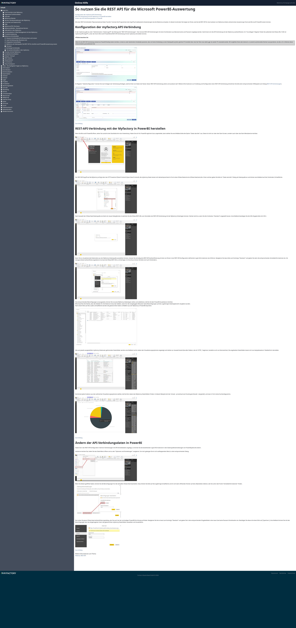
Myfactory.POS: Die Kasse (12, 26)
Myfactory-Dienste (10, 18)
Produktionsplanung (11, 34)
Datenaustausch (7, 107)
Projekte (5, 81)
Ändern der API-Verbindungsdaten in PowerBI (88, 18)
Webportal (6, 97)
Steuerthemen (9, 60)
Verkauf (5, 76)
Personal (5, 103)
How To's (5, 10)
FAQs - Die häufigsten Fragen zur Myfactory (15, 66)
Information (6, 68)
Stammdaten (6, 74)
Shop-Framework (10, 64)
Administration (7, 109)
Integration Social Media (13, 42)
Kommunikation (7, 72)
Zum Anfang (78, 123)
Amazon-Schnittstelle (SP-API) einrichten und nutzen (21, 38)
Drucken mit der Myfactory (12, 52)
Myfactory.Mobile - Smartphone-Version (16, 28)
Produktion (6, 83)
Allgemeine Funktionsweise (13, 14)
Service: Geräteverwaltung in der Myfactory (17, 20)
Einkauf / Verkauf (10, 56)
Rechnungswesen (8, 85)
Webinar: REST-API (80, 555)
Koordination (6, 70)
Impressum (274, 573)
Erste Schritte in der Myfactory (13, 12)
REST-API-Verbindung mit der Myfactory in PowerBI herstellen (93, 16)
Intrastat (9, 46)
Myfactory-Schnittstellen (12, 36)
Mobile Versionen (8, 111)
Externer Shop (7, 99)
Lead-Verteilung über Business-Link (16, 40)
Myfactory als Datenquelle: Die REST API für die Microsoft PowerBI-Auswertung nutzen (31, 44)
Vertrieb (5, 87)
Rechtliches (283, 573)
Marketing (6, 89)
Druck (4, 105)
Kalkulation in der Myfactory (13, 30)
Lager (4, 80)
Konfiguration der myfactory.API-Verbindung (88, 14)
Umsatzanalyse (7, 93)
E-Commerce (8, 62)
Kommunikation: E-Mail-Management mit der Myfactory (21, 32)
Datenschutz (291, 573)
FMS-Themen (8, 58)
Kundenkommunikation (11, 54)
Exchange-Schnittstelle (13, 48)
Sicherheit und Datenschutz (13, 22)
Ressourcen (6, 95)
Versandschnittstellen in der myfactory (17, 50)
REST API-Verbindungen (274, 84)
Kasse (4, 101)
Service (5, 91)
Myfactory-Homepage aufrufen (286, 3)
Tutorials (7, 16)
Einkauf (5, 78)
